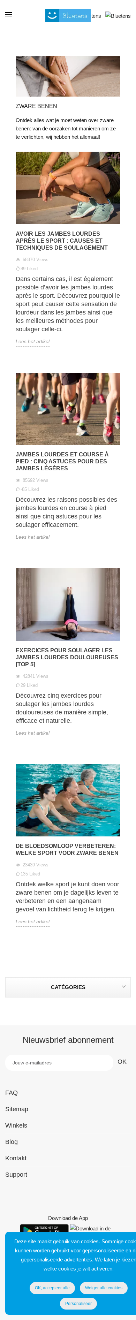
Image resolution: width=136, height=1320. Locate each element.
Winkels (16, 1125)
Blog (11, 1141)
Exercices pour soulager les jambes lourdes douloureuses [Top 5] (67, 657)
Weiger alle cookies (103, 1287)
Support (16, 1174)
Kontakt (16, 1158)
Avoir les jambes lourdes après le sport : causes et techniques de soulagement (62, 241)
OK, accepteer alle (52, 1287)
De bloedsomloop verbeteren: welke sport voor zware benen (67, 849)
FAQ (11, 1092)
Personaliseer (78, 1303)
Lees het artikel (33, 341)
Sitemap (16, 1109)
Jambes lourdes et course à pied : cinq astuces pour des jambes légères (62, 461)
